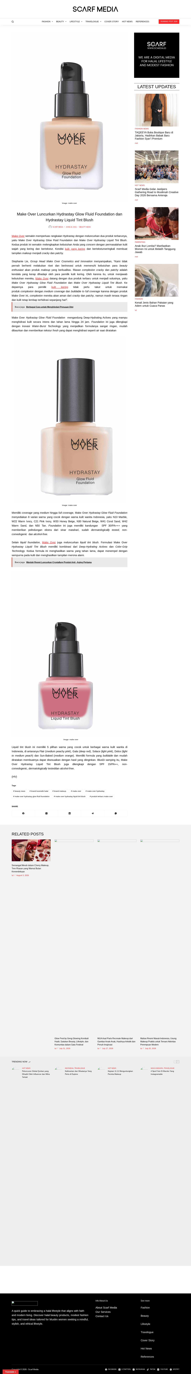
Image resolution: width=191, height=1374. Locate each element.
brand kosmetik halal (39, 791)
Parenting (140, 242)
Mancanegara (157, 1068)
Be (142, 1315)
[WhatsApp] (115, 813)
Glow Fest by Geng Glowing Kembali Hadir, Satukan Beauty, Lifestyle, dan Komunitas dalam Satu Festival (72, 1041)
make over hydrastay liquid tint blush (69, 796)
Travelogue (92, 21)
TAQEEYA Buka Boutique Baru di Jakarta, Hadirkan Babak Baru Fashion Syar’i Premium (154, 135)
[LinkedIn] (69, 813)
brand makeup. (59, 791)
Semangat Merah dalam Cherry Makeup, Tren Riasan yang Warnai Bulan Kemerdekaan (30, 868)
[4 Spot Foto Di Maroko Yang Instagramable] (144, 1164)
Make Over (18, 236)
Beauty (60, 21)
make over (76, 791)
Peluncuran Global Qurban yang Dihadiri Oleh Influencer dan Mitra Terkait (36, 1074)
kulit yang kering (75, 248)
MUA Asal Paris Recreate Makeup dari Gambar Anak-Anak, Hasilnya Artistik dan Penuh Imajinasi (116, 1041)
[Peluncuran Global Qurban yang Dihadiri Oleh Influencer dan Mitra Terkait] (15, 1164)
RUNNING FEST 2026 (169, 21)
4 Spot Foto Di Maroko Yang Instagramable (162, 1072)
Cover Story (111, 21)
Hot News (127, 21)
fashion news (142, 129)
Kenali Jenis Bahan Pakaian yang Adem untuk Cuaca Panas (154, 304)
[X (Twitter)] (46, 813)
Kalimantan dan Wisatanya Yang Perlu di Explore (78, 1072)
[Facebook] (23, 813)
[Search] (13, 22)
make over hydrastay (95, 791)
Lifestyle (75, 21)
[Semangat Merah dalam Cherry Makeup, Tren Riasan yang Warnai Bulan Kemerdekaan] (31, 850)
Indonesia (69, 1068)
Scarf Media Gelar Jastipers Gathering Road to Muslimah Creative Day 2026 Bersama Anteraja (156, 192)
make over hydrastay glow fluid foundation (31, 796)
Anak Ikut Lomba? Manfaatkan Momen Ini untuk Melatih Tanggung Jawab (155, 249)
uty (147, 1315)
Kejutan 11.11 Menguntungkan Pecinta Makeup (120, 1072)
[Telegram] (92, 813)
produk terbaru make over (101, 796)
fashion (139, 299)
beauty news (85, 227)
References (142, 21)
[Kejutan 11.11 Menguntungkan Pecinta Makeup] (101, 1164)
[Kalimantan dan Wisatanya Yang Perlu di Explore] (58, 1164)
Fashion (46, 21)
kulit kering (59, 287)
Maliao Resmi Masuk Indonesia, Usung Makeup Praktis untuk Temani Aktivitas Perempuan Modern (158, 1041)
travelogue (79, 1068)
